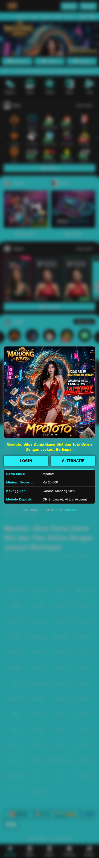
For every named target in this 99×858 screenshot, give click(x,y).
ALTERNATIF (73, 460)
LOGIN (26, 460)
